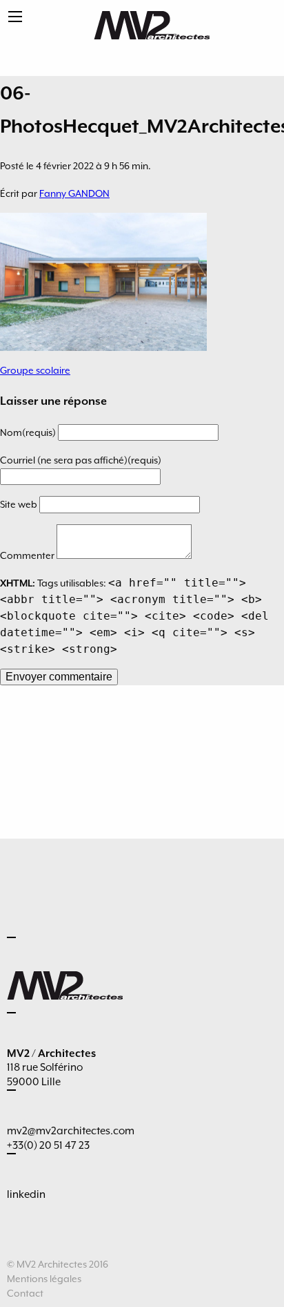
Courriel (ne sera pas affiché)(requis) (80, 460)
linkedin (26, 1194)
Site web (19, 504)
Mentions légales (44, 1278)
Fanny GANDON (74, 193)
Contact (25, 1293)
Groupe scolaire (35, 370)
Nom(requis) (29, 432)
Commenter (28, 555)
